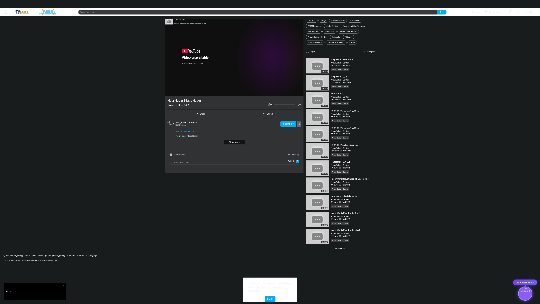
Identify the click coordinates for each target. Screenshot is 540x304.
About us (71, 255)
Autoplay (371, 51)
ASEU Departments (348, 31)
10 (290, 93)
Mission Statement (336, 42)
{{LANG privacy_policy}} (55, 255)
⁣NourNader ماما (338, 93)
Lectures (312, 20)
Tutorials (336, 37)
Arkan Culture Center (317, 37)
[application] (234, 57)
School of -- (330, 31)
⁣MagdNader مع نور (339, 76)
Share (202, 113)
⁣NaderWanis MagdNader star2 (345, 230)
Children (348, 37)
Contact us (82, 255)
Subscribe (288, 124)
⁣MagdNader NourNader (342, 59)
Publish (292, 161)
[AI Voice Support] (525, 293)
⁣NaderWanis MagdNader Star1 (346, 213)
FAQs (27, 255)
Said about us (314, 31)
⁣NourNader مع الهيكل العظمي (344, 144)
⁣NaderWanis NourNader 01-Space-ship (350, 178)
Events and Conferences (354, 26)
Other (352, 42)
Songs (323, 20)
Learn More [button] (253, 291)
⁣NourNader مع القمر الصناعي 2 (345, 110)
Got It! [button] (270, 299)
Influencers (355, 20)
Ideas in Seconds (315, 42)
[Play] (168, 93)
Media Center (332, 26)
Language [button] (93, 255)
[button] (526, 12)
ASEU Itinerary (314, 26)
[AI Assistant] (510, 12)
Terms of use (37, 255)
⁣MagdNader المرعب (340, 161)
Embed (270, 113)
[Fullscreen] (299, 93)
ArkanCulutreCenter (186, 122)
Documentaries (338, 20)
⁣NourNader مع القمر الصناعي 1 (345, 127)
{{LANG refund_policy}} (13, 255)
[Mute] (295, 93)
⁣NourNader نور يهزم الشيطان (344, 196)
